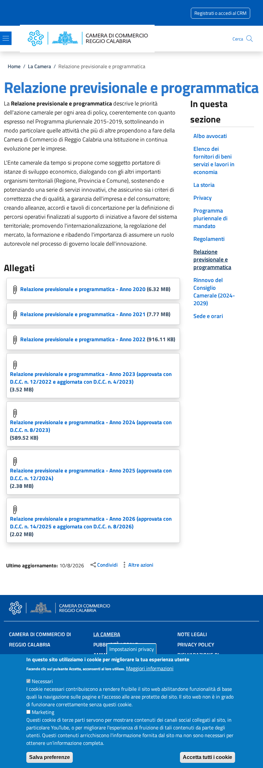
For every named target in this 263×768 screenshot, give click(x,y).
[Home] (90, 39)
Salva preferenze (49, 757)
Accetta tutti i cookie (207, 757)
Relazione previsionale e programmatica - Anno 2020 (83, 289)
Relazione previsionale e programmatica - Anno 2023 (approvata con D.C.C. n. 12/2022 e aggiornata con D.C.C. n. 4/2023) (91, 378)
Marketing (43, 712)
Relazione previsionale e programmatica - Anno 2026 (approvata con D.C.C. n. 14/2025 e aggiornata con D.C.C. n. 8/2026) (91, 522)
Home (14, 66)
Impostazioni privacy (131, 649)
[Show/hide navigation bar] (6, 38)
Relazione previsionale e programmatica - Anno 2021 (83, 314)
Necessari (42, 681)
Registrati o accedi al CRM (220, 13)
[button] (249, 38)
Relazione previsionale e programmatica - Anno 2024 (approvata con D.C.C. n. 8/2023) (91, 426)
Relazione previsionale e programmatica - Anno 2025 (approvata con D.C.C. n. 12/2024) (91, 474)
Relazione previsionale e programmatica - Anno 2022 (83, 339)
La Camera (39, 66)
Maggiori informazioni (150, 668)
